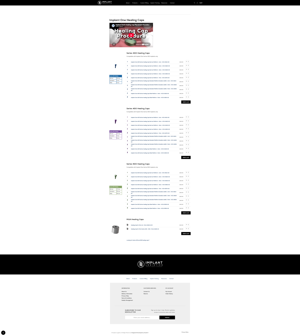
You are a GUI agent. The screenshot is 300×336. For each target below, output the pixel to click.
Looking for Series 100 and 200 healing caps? (138, 240)
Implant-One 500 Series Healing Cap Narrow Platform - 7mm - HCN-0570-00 (150, 188)
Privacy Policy (125, 296)
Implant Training (154, 278)
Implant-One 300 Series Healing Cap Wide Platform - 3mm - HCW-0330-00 (150, 93)
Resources (164, 278)
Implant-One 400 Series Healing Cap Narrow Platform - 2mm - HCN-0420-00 (150, 121)
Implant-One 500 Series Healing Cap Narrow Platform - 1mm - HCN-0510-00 (150, 172)
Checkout (197, 3)
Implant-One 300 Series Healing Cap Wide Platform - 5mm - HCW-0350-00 (150, 97)
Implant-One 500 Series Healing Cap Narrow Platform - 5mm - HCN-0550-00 (150, 184)
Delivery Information (127, 293)
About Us (124, 291)
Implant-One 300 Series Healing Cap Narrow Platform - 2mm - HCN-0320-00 (150, 66)
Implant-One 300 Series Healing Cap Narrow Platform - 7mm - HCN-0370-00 (150, 77)
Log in (200, 2)
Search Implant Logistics (194, 3)
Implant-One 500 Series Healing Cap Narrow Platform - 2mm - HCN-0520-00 (150, 176)
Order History (169, 293)
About (128, 278)
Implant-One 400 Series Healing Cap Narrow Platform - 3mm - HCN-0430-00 (150, 125)
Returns (146, 293)
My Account (169, 291)
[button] (3, 333)
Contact (171, 278)
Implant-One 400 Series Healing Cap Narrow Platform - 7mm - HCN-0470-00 (150, 133)
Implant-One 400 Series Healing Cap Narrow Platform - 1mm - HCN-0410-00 (150, 117)
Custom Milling (143, 278)
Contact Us (147, 291)
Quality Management (127, 300)
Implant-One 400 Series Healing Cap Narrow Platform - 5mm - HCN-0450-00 (150, 129)
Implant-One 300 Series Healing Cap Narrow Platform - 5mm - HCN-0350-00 (150, 74)
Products (134, 278)
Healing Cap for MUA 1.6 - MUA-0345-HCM (142, 225)
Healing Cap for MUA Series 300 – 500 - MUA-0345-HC (145, 229)
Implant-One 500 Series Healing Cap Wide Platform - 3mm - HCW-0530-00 (150, 204)
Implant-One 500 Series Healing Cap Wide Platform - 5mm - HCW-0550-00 (150, 208)
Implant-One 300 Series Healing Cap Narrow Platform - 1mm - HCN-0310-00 (150, 62)
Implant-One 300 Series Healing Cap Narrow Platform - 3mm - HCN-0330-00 (150, 70)
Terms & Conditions (127, 298)
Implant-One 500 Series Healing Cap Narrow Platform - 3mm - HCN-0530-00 (150, 180)
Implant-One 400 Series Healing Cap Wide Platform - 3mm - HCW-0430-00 (150, 149)
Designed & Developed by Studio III (139, 332)
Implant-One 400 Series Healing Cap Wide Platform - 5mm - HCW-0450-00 (150, 153)
